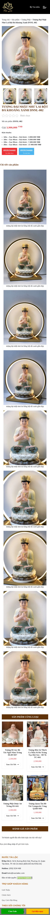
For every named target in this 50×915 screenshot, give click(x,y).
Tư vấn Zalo (26, 151)
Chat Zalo (12, 911)
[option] (25, 55)
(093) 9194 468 (15, 868)
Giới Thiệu (6, 890)
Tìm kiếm (36, 7)
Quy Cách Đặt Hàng (9, 900)
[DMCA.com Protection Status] (24, 878)
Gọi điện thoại (9, 151)
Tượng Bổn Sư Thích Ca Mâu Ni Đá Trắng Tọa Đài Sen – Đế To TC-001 (37, 753)
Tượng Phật (25, 20)
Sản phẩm (15, 20)
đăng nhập (11, 844)
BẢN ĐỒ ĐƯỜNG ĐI (32, 864)
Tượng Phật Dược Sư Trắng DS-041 (12, 805)
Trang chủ (6, 20)
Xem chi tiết (11, 764)
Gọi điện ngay (37, 911)
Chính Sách (6, 895)
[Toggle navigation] (44, 7)
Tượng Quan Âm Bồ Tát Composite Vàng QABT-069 (37, 806)
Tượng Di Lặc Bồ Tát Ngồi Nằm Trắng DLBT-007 (12, 752)
